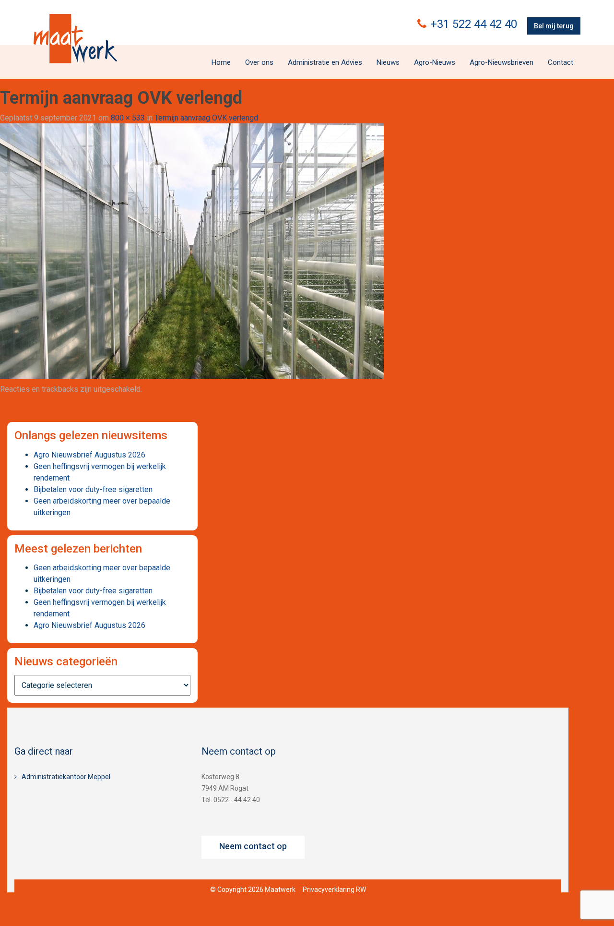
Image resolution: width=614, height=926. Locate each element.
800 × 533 (128, 117)
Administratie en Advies (325, 62)
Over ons (259, 62)
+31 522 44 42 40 (473, 24)
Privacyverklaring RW (334, 889)
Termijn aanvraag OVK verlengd (206, 117)
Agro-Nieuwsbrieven (501, 62)
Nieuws (388, 62)
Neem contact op (253, 846)
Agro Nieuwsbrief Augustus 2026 (89, 454)
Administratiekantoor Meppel (66, 777)
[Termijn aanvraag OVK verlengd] (192, 250)
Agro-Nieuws (434, 62)
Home (221, 62)
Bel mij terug (554, 26)
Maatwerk (75, 38)
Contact (560, 62)
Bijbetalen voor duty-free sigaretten (93, 489)
